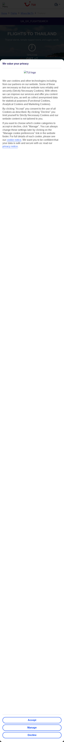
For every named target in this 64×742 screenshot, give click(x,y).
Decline (32, 735)
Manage (32, 727)
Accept (32, 720)
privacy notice (10, 146)
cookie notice (14, 140)
